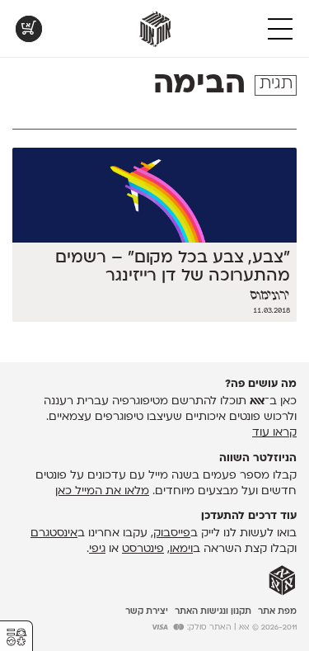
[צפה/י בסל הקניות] (29, 29)
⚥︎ (16, 637)
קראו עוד (274, 432)
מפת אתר (277, 611)
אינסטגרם (53, 533)
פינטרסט (143, 549)
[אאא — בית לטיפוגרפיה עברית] (282, 581)
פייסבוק (171, 533)
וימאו (181, 549)
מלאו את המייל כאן (102, 491)
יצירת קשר (146, 611)
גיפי (97, 549)
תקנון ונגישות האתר (213, 611)
